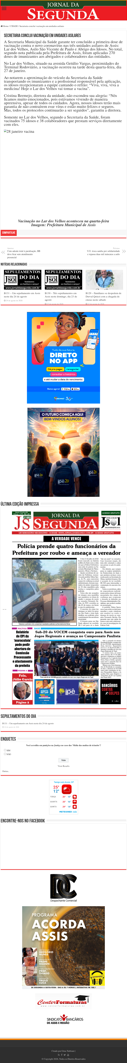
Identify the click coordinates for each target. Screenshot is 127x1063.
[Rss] (59, 1055)
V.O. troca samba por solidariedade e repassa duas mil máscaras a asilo (103, 251)
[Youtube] (68, 1055)
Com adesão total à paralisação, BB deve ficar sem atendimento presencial (23, 253)
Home (5, 26)
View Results (63, 765)
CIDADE (14, 26)
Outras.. (5, 771)
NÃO (9, 754)
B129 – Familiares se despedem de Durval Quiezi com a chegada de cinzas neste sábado (103, 296)
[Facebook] (62, 1055)
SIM (8, 750)
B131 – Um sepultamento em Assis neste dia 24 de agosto (22, 294)
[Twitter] (64, 1055)
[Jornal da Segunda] (63, 10)
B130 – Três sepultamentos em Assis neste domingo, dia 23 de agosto (61, 296)
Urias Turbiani (68, 1050)
